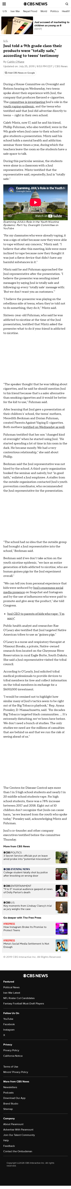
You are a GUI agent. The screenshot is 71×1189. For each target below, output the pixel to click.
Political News (11, 987)
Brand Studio (10, 1103)
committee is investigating (27, 102)
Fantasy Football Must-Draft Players (23, 1003)
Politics (54, 11)
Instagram (9, 1029)
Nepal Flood (30, 11)
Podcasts (8, 1092)
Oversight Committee (41, 225)
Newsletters (10, 1087)
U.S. (5, 11)
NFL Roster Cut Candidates (19, 998)
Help (6, 1140)
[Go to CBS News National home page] (35, 4)
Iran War (15, 11)
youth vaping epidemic (18, 106)
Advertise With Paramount (18, 1129)
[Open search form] (66, 3)
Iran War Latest (11, 992)
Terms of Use (10, 1066)
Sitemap (8, 1109)
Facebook (9, 1024)
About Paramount (13, 1124)
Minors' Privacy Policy (15, 1072)
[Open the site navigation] (13, 3)
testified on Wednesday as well (44, 427)
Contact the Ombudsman (17, 1151)
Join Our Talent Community (19, 1135)
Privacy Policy (11, 1050)
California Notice (13, 1056)
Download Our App (14, 1098)
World (43, 11)
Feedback (9, 1146)
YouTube (8, 228)
